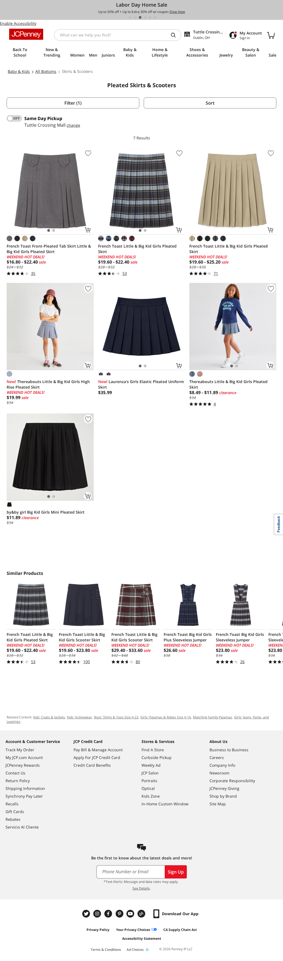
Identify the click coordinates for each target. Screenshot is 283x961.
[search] (175, 35)
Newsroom (219, 773)
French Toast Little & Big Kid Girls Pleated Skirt (137, 248)
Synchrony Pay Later (24, 796)
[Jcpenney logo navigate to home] (26, 34)
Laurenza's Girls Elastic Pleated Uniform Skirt (141, 384)
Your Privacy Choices (133, 929)
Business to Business (228, 749)
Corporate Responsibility (232, 780)
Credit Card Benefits (92, 765)
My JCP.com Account (24, 757)
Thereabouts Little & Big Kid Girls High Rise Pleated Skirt (48, 384)
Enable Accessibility (18, 23)
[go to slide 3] (140, 17)
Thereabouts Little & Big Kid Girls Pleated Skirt (228, 384)
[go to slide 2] (135, 17)
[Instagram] (97, 913)
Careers (216, 757)
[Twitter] (86, 913)
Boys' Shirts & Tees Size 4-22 (116, 717)
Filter (73, 103)
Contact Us (15, 773)
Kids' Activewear (79, 717)
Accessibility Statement (141, 938)
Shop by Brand (223, 796)
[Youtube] (131, 913)
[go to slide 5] (150, 17)
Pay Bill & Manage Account (98, 749)
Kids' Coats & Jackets (49, 717)
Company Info (222, 765)
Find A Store (153, 749)
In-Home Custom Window (165, 803)
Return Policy (18, 780)
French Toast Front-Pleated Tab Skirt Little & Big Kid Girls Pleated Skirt (49, 248)
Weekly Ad (151, 765)
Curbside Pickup (157, 757)
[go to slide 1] (130, 17)
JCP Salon (150, 773)
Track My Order (20, 749)
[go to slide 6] (155, 17)
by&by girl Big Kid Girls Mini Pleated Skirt (46, 512)
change (73, 125)
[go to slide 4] (145, 17)
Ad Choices (135, 949)
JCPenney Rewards (23, 765)
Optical (148, 788)
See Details (141, 888)
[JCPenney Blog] (142, 913)
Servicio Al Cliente (22, 827)
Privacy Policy (98, 929)
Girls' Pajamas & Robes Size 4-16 (165, 717)
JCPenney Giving (224, 788)
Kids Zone (151, 796)
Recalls (12, 803)
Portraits (149, 780)
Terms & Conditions (106, 949)
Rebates (13, 819)
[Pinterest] (119, 913)
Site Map (217, 803)
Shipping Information (25, 788)
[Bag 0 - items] (270, 35)
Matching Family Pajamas (212, 717)
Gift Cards (15, 811)
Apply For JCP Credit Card (97, 757)
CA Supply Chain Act (180, 929)
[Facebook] (108, 913)
